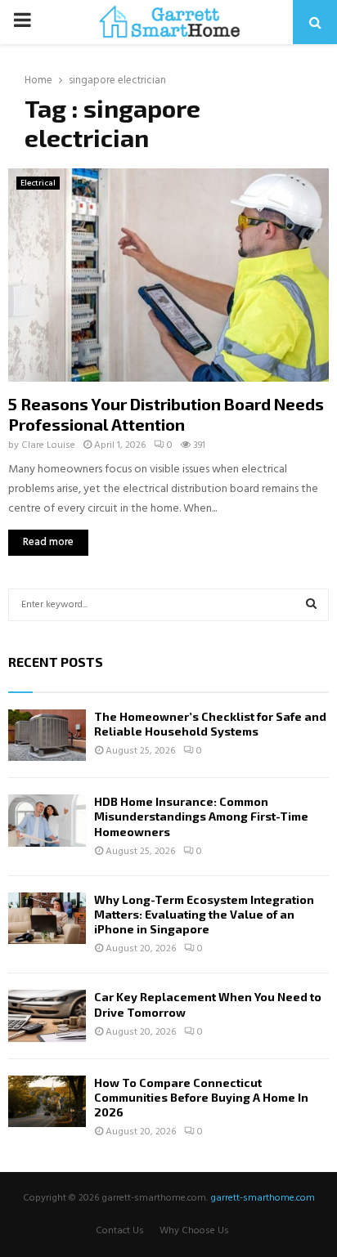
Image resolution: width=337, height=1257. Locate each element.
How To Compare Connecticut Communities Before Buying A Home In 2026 (201, 1097)
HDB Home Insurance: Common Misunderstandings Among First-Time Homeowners (201, 816)
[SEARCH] (311, 604)
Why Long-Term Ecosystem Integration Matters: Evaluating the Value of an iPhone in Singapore (204, 914)
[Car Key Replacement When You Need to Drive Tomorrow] (47, 1015)
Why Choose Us (194, 1230)
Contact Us (120, 1230)
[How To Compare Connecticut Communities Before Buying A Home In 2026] (47, 1101)
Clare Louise (48, 445)
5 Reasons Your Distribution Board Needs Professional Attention (166, 414)
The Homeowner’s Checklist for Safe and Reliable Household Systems (210, 723)
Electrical (38, 183)
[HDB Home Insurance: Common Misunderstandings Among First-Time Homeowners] (47, 820)
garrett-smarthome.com (262, 1198)
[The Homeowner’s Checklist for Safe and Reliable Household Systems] (47, 735)
